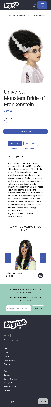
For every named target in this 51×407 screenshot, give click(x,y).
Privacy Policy (9, 383)
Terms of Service (10, 387)
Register (7, 364)
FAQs (6, 352)
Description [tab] (15, 143)
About (6, 371)
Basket (6, 356)
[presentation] (8, 258)
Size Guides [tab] (30, 143)
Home (6, 15)
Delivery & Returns (10, 379)
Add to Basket (25, 131)
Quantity (8, 118)
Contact (7, 375)
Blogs (6, 348)
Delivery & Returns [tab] (30, 149)
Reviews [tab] (14, 149)
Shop (42, 3)
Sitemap (7, 391)
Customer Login (9, 360)
